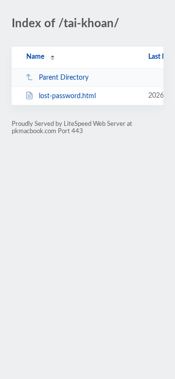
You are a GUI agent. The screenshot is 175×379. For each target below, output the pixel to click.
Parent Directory (63, 77)
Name (35, 56)
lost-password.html (67, 96)
